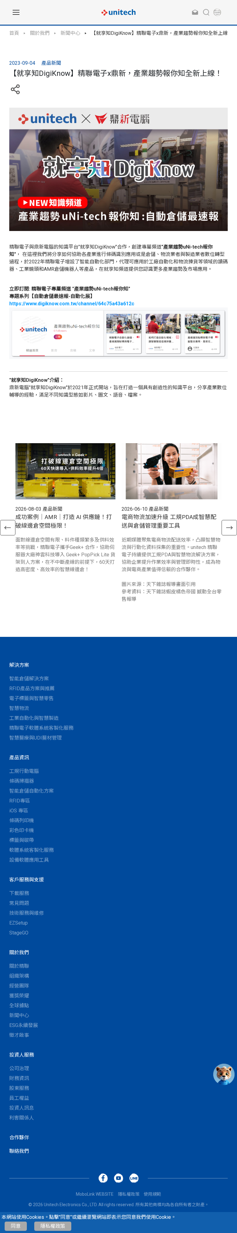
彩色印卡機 (21, 830)
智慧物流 (19, 708)
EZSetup (18, 923)
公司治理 (19, 1068)
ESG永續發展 (23, 1025)
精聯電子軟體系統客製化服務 (41, 728)
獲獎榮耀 (19, 996)
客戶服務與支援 (26, 880)
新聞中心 (70, 33)
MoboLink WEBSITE (95, 1194)
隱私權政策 (52, 1226)
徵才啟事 (19, 1035)
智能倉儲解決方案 (29, 679)
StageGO (18, 933)
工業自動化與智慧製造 (34, 718)
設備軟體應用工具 (29, 860)
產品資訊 (19, 758)
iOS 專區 (18, 811)
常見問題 (19, 903)
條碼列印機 (21, 820)
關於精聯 (19, 966)
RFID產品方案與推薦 (32, 688)
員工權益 (19, 1098)
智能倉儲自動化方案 (31, 791)
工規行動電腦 (24, 771)
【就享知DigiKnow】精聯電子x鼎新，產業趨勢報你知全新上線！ (162, 33)
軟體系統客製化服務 (31, 850)
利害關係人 (21, 1118)
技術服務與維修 (26, 913)
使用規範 (152, 1194)
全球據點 (19, 1005)
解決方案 (19, 665)
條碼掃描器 (21, 781)
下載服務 (19, 893)
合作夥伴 (19, 1137)
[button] (7, 527)
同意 (16, 1226)
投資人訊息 (21, 1108)
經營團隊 (19, 986)
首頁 (14, 33)
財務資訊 (19, 1078)
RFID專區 (19, 801)
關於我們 (40, 33)
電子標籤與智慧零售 (31, 698)
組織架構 (19, 976)
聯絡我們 (19, 1151)
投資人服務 (21, 1055)
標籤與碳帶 (21, 840)
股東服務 (19, 1088)
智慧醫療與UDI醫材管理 (35, 738)
